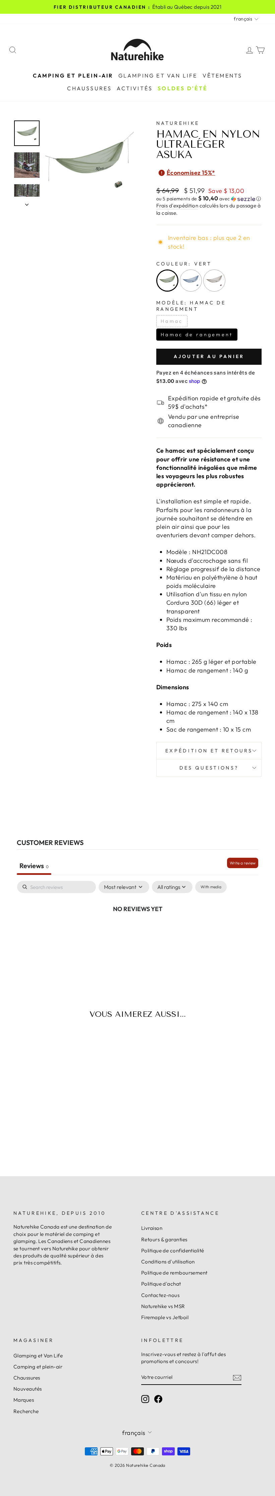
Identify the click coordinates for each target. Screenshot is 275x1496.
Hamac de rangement (197, 335)
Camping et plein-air (73, 75)
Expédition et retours (209, 751)
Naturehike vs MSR (163, 1306)
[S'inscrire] (237, 1377)
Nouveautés (27, 1389)
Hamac (172, 321)
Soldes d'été (183, 88)
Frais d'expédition (177, 205)
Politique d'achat (161, 1284)
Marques (23, 1400)
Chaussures (89, 88)
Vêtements (222, 75)
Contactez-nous (160, 1295)
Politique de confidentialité (172, 1250)
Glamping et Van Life (158, 75)
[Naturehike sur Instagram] (145, 1399)
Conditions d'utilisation (168, 1261)
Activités (135, 88)
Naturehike (177, 123)
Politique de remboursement (174, 1272)
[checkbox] (211, 887)
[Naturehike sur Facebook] (158, 1399)
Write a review (243, 862)
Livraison (151, 1228)
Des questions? (208, 768)
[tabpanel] (137, 931)
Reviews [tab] (34, 865)
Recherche (26, 1411)
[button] (209, 198)
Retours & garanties (164, 1239)
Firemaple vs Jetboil (164, 1317)
